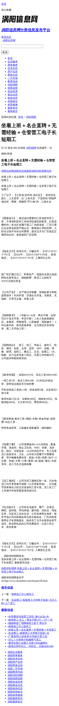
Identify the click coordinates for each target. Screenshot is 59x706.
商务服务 (13, 65)
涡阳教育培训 (15, 672)
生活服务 (13, 61)
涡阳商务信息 (15, 665)
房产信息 (13, 71)
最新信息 (7, 610)
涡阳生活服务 (15, 652)
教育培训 (13, 81)
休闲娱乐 (13, 101)
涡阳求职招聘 (8, 568)
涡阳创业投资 (15, 682)
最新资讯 (13, 108)
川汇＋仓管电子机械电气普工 (24, 639)
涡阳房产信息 (15, 662)
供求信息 (13, 68)
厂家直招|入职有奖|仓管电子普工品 (27, 636)
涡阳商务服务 (15, 655)
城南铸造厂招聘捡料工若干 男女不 (27, 623)
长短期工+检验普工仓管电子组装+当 (28, 633)
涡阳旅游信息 (15, 688)
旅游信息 (13, 98)
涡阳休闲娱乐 (15, 691)
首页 (3, 4)
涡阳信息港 (20, 171)
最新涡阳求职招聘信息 (39, 171)
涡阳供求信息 (15, 658)
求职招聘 (13, 84)
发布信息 (6, 37)
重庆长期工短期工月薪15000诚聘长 (28, 643)
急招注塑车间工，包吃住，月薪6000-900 (30, 646)
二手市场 (13, 78)
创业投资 (13, 91)
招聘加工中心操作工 (22, 594)
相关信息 (7, 587)
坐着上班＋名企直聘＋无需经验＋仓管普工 (32, 629)
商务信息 (13, 74)
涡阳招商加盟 (15, 678)
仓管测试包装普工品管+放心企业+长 (28, 616)
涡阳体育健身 (15, 695)
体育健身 (13, 104)
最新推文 (13, 111)
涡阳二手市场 (15, 668)
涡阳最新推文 (15, 701)
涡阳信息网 (7, 171)
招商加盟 (13, 88)
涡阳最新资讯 (15, 698)
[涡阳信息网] (21, 22)
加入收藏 (6, 9)
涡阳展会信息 (15, 685)
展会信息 (13, 94)
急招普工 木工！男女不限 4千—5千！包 (30, 619)
